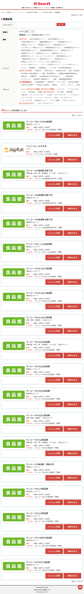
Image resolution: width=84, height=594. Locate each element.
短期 (78, 85)
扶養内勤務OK (27, 82)
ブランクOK (61, 82)
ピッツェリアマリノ (37, 95)
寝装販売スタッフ (44, 45)
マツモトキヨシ (73, 89)
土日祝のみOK (61, 70)
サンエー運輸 (54, 100)
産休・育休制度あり (49, 73)
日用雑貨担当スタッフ (71, 47)
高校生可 (38, 70)
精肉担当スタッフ (27, 53)
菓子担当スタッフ (46, 59)
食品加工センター (41, 100)
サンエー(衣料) (49, 89)
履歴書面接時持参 (65, 79)
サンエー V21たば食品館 (37, 440)
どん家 (49, 95)
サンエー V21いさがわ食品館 (39, 122)
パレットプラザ (26, 97)
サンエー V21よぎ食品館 (37, 489)
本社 (56, 97)
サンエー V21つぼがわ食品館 (39, 538)
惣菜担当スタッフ (61, 59)
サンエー (49, 97)
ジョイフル (50, 92)
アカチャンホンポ (68, 100)
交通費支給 (42, 68)
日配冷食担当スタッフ (64, 56)
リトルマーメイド (28, 103)
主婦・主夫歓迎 (74, 70)
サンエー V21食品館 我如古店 (40, 464)
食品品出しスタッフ (59, 53)
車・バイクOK (27, 70)
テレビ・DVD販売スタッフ (50, 64)
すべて (24, 39)
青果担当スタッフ (67, 50)
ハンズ (23, 92)
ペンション (39, 97)
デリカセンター (66, 97)
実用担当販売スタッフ (29, 50)
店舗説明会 (69, 76)
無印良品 (32, 92)
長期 (54, 79)
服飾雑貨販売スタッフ (47, 42)
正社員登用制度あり (65, 68)
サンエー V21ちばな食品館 (38, 342)
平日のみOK (48, 70)
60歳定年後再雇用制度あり (68, 73)
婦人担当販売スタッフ (37, 39)
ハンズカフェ (74, 95)
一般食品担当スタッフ (29, 59)
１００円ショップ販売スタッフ (32, 47)
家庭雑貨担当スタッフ (53, 47)
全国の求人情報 (47, 12)
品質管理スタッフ (27, 56)
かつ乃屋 (60, 92)
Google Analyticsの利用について (42, 589)
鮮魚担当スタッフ (43, 53)
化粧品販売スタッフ (60, 45)
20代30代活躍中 (73, 82)
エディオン (61, 89)
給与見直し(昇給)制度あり (30, 73)
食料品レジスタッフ (28, 62)
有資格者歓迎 (40, 82)
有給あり (24, 76)
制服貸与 (33, 76)
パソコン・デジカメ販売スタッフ (49, 62)
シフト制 (52, 68)
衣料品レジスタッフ (28, 45)
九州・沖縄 (78, 15)
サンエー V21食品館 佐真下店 (39, 170)
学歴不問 (50, 82)
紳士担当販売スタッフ (56, 39)
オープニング (25, 79)
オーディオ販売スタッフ (29, 64)
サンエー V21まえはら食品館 (39, 268)
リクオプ (45, 592)
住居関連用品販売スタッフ (49, 50)
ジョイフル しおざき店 (36, 146)
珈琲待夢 (69, 92)
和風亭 (40, 92)
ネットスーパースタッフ (45, 56)
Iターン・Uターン (67, 85)
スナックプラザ (26, 100)
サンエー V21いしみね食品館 (39, 244)
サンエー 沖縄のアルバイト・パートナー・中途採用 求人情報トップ (21, 12)
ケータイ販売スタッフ (70, 64)
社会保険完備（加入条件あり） (50, 76)
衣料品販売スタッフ (65, 42)
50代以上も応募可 (27, 85)
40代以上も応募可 (43, 85)
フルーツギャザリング (45, 103)
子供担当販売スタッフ (29, 42)
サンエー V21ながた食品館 (38, 562)
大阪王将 (24, 95)
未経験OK (32, 68)
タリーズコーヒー (61, 95)
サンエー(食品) (34, 89)
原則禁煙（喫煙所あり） (41, 79)
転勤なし (55, 85)
